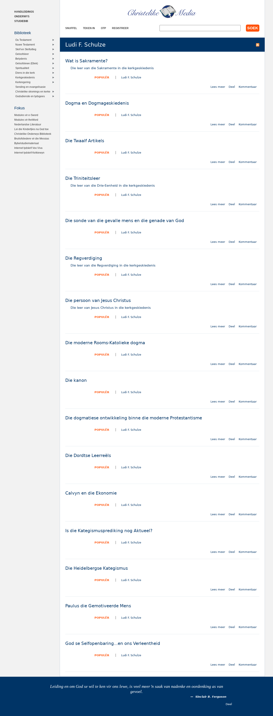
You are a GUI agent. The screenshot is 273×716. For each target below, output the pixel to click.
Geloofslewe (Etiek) (26, 63)
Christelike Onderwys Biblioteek (32, 133)
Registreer (120, 28)
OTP (103, 28)
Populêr (101, 77)
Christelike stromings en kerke (32, 91)
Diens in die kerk (25, 72)
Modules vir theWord (26, 119)
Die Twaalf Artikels (84, 140)
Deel (232, 86)
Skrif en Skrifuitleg (25, 49)
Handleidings (24, 11)
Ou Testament (23, 39)
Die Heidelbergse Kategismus (96, 568)
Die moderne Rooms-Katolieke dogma (105, 342)
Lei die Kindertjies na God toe (31, 129)
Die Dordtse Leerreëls (88, 455)
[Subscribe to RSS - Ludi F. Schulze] (257, 44)
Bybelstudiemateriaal (26, 143)
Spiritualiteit (22, 68)
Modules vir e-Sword (26, 115)
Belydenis (21, 58)
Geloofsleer (22, 54)
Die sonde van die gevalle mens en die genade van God (124, 220)
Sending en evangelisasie (30, 86)
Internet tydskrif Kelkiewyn (29, 152)
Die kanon (76, 380)
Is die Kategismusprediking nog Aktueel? (108, 530)
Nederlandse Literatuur (27, 124)
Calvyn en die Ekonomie (91, 493)
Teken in (89, 28)
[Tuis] (162, 12)
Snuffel (71, 28)
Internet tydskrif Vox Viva (28, 147)
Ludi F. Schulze (131, 77)
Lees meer (218, 86)
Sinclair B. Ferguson (210, 696)
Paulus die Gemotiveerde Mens (98, 605)
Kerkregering (22, 82)
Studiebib (21, 21)
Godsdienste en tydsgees (30, 96)
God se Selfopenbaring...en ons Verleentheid (112, 643)
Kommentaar (248, 86)
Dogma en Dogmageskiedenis (97, 103)
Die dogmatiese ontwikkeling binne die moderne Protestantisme (133, 418)
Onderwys (21, 16)
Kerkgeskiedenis (25, 77)
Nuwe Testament (25, 44)
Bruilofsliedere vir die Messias (31, 138)
